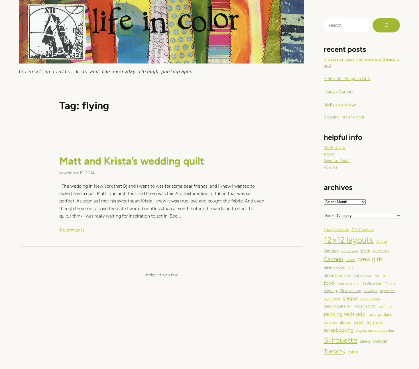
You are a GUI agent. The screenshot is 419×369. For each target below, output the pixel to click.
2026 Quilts (334, 147)
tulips (353, 352)
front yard (344, 283)
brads (366, 251)
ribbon (345, 322)
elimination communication (348, 275)
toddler (380, 341)
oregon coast (370, 298)
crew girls (370, 259)
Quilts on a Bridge (340, 104)
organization (365, 306)
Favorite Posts (336, 160)
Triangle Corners (338, 91)
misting (330, 290)
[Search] (386, 25)
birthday (331, 251)
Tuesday (335, 351)
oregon (350, 298)
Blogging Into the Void (344, 117)
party (371, 314)
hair (357, 283)
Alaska (381, 241)
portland (385, 314)
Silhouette (340, 340)
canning (381, 250)
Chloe (350, 260)
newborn (370, 291)
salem (359, 322)
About (329, 154)
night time (332, 298)
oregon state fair (338, 306)
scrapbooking (338, 330)
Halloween (372, 283)
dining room (334, 267)
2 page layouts (336, 229)
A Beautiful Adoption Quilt (347, 78)
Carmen (333, 259)
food (329, 283)
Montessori (350, 290)
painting (385, 306)
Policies (330, 167)
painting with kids (344, 314)
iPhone (390, 283)
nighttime (387, 291)
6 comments (71, 230)
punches (330, 322)
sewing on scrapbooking (375, 330)
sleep (365, 341)
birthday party (350, 251)
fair (377, 276)
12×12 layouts (349, 240)
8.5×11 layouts (362, 229)
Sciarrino (375, 322)
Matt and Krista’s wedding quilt (131, 161)
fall (384, 275)
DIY (351, 268)
